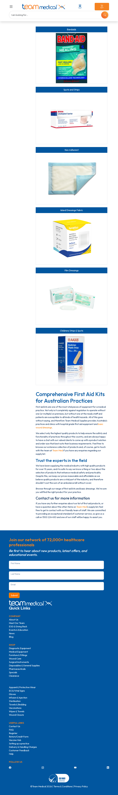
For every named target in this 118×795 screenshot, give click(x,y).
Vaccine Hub (15, 740)
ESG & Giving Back (18, 626)
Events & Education (18, 629)
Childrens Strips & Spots (71, 330)
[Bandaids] (71, 58)
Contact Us (14, 726)
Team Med (57, 450)
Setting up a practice (19, 743)
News (12, 633)
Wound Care (15, 658)
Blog (11, 636)
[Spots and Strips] (71, 118)
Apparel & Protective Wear (22, 687)
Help (11, 753)
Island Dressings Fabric (71, 210)
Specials (13, 672)
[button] (12, 6)
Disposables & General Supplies (24, 665)
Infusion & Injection (18, 697)
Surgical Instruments (19, 662)
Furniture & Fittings (18, 655)
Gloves (12, 694)
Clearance (14, 675)
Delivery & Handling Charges (23, 747)
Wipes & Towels (16, 711)
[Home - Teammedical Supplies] (43, 6)
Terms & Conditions (63, 786)
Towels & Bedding (17, 704)
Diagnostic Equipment (20, 648)
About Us (13, 619)
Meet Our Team (17, 623)
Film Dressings (71, 270)
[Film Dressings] (71, 299)
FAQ (11, 729)
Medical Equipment (18, 651)
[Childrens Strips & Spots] (71, 359)
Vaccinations (15, 707)
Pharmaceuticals (17, 668)
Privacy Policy (81, 786)
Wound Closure (16, 714)
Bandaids (71, 29)
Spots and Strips (71, 89)
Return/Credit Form (18, 736)
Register (13, 733)
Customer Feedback (19, 750)
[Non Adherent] (71, 178)
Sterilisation (15, 701)
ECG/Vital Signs (17, 690)
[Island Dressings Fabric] (71, 239)
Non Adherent (72, 149)
